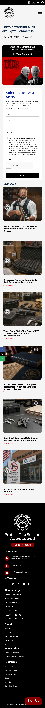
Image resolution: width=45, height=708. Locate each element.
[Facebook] (42, 2)
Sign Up (33, 700)
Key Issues (9, 666)
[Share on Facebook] (2, 349)
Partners (8, 632)
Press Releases (10, 674)
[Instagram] (29, 2)
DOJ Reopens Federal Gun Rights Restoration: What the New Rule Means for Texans (19, 387)
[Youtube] (38, 2)
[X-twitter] (33, 2)
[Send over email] (2, 358)
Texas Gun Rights (11, 611)
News (7, 678)
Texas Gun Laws (11, 670)
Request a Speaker (12, 636)
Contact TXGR (10, 640)
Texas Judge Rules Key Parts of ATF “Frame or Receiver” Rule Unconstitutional (21, 333)
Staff (6, 644)
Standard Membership (13, 595)
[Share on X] (2, 354)
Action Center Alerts (12, 653)
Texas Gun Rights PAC (13, 615)
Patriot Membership (12, 598)
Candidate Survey (11, 686)
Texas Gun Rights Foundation (15, 619)
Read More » (8, 234)
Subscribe (22, 176)
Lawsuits (8, 682)
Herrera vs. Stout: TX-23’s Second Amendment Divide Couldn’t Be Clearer (20, 229)
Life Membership (11, 602)
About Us (8, 628)
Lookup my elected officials (14, 657)
